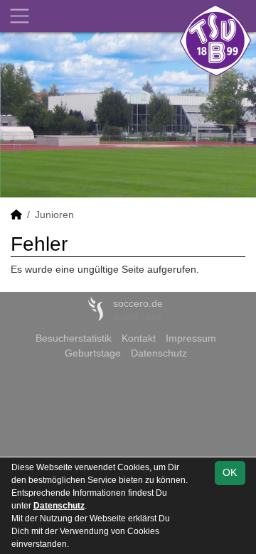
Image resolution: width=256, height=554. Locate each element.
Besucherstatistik (74, 338)
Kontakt (139, 338)
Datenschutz (159, 353)
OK (230, 472)
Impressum (191, 338)
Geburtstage (93, 353)
